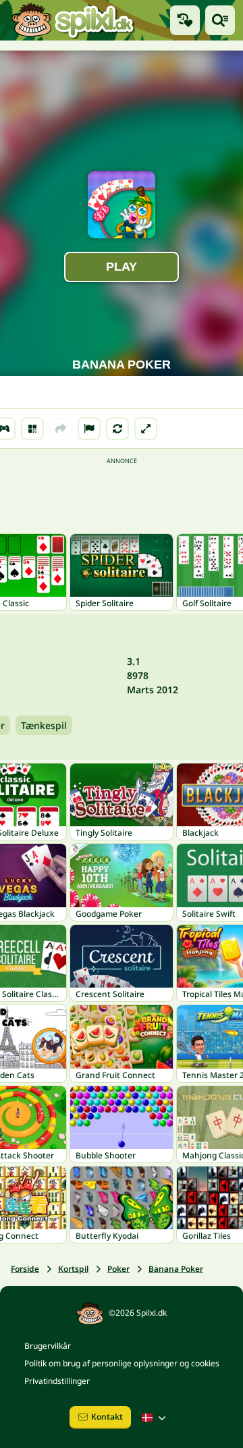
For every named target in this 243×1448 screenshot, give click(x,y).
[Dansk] (155, 1417)
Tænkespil (44, 725)
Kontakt (107, 1416)
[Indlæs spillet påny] (117, 428)
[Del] (60, 428)
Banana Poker (175, 1269)
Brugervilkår (47, 1345)
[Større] (145, 428)
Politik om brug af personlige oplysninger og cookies (121, 1363)
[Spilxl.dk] (72, 20)
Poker (118, 1269)
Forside (25, 1269)
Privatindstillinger (57, 1381)
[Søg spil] (220, 20)
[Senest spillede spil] (185, 20)
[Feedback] (89, 428)
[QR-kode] (32, 428)
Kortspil (73, 1269)
